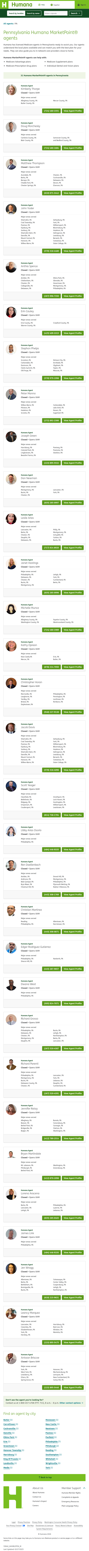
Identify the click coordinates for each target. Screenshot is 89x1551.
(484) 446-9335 (51, 849)
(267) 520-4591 (51, 1093)
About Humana (38, 1492)
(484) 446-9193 (51, 1252)
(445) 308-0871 (51, 931)
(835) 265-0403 (51, 1217)
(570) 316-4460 (51, 250)
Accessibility (78, 1525)
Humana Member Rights (71, 1493)
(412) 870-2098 (51, 1178)
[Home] (17, 5)
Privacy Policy (37, 1522)
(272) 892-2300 (51, 420)
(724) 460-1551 (51, 110)
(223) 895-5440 (51, 1387)
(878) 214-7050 (51, 666)
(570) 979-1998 (51, 378)
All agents (8, 23)
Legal (14, 1522)
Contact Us (37, 1497)
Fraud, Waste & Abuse (63, 1525)
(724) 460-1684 (51, 147)
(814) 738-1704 (51, 814)
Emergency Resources (70, 1501)
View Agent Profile (73, 110)
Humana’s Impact (40, 1501)
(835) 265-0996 (51, 592)
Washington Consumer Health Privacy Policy (60, 1522)
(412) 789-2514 (51, 1138)
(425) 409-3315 (51, 333)
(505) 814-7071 (51, 1003)
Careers (36, 1505)
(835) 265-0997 (51, 502)
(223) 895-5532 (51, 462)
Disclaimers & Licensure (44, 1525)
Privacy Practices (24, 1522)
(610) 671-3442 (51, 192)
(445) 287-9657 (51, 968)
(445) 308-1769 (51, 894)
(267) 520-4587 (51, 1048)
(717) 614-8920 (51, 547)
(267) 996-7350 (51, 295)
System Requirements (44, 1529)
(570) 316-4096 (51, 769)
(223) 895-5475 (51, 1342)
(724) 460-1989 (51, 629)
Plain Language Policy (70, 1506)
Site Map (30, 1525)
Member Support (71, 1488)
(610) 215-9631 (51, 1297)
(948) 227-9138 (51, 711)
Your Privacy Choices (13, 1525)
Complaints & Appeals (70, 1497)
